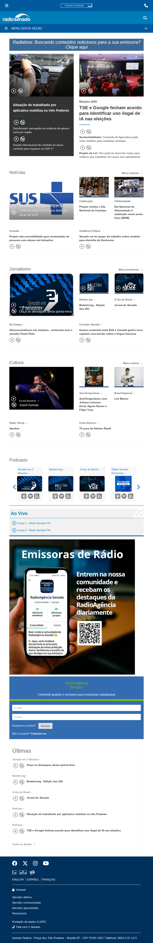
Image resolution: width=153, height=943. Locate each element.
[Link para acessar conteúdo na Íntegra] (94, 186)
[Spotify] (29, 496)
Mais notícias (131, 173)
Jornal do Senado (38, 797)
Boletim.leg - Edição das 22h (45, 781)
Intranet (20, 889)
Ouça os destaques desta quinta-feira (51, 764)
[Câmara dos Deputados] (15, 872)
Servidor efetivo (22, 897)
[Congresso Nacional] (23, 872)
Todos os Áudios (22, 844)
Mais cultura (131, 363)
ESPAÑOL (33, 879)
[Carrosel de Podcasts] (14, 486)
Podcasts (18, 459)
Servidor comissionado (26, 902)
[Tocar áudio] (14, 91)
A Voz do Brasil (21, 792)
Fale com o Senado (27, 926)
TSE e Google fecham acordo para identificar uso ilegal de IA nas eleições (110, 113)
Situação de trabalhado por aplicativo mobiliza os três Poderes (67, 814)
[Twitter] (25, 863)
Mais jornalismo (129, 269)
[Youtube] (44, 863)
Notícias (17, 172)
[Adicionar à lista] (21, 91)
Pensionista (19, 913)
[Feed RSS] (36, 496)
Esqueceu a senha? (24, 725)
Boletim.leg (18, 775)
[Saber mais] (54, 496)
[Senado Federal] (76, 6)
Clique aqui (77, 46)
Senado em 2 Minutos (25, 759)
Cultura (16, 362)
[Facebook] (16, 863)
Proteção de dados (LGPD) (29, 921)
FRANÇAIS (48, 879)
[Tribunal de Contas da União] (31, 872)
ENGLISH (18, 879)
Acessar (45, 725)
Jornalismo (20, 268)
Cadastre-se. (39, 733)
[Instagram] (35, 863)
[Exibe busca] (145, 18)
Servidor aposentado (25, 908)
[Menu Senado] (7, 5)
